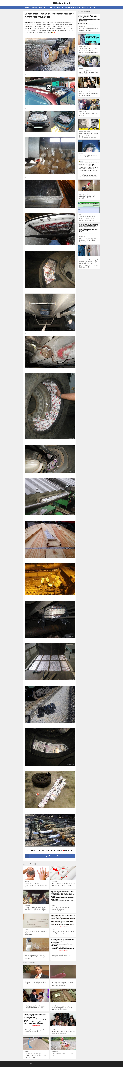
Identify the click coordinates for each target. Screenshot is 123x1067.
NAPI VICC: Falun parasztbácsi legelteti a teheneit (88, 29)
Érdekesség (60, 7)
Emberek (34, 7)
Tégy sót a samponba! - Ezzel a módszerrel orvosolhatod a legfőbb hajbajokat (35, 956)
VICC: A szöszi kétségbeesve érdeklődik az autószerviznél (88, 176)
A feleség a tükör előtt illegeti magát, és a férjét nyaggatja (63, 932)
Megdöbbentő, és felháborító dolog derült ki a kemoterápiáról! (35, 983)
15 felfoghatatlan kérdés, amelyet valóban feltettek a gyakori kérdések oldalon (87, 218)
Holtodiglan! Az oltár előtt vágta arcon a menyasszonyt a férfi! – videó (36, 1007)
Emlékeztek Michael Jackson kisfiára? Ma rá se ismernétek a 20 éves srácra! (88, 93)
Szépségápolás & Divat (30, 953)
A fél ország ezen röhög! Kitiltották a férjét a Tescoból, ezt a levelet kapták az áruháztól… (36, 933)
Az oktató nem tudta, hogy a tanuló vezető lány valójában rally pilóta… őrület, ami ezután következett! (35, 909)
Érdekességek (42, 7)
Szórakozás (27, 1027)
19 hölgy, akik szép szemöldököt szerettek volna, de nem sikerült (88, 72)
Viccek (67, 7)
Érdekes (86, 46)
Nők (72, 7)
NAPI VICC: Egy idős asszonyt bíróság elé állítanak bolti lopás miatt (88, 240)
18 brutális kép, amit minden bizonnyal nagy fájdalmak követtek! (88, 196)
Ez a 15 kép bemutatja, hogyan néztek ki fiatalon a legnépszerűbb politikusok (89, 135)
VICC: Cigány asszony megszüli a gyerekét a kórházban (34, 1031)
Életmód (52, 7)
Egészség (85, 7)
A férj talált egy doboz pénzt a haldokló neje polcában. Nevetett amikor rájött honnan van (62, 1007)
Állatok (92, 7)
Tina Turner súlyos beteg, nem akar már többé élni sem (88, 156)
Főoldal (27, 7)
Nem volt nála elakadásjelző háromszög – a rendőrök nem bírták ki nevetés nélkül (35, 1055)
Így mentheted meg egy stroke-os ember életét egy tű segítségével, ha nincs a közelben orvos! (63, 983)
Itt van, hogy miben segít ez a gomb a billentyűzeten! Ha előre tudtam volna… (63, 885)
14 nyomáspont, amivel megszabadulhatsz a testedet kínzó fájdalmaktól (35, 885)
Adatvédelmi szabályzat (94, 1064)
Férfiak (77, 7)
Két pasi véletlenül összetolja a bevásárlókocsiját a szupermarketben (61, 909)
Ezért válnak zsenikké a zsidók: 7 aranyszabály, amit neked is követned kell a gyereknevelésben (63, 1031)
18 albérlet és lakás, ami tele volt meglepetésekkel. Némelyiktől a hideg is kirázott (88, 50)
